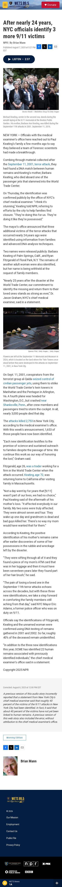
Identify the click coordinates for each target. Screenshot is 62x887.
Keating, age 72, (34, 474)
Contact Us (11, 831)
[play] (5, 883)
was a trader (34, 466)
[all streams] (58, 883)
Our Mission (12, 817)
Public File (11, 838)
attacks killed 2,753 (21, 421)
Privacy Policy (13, 845)
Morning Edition (15, 737)
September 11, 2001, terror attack (29, 164)
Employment (12, 824)
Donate (51, 4)
